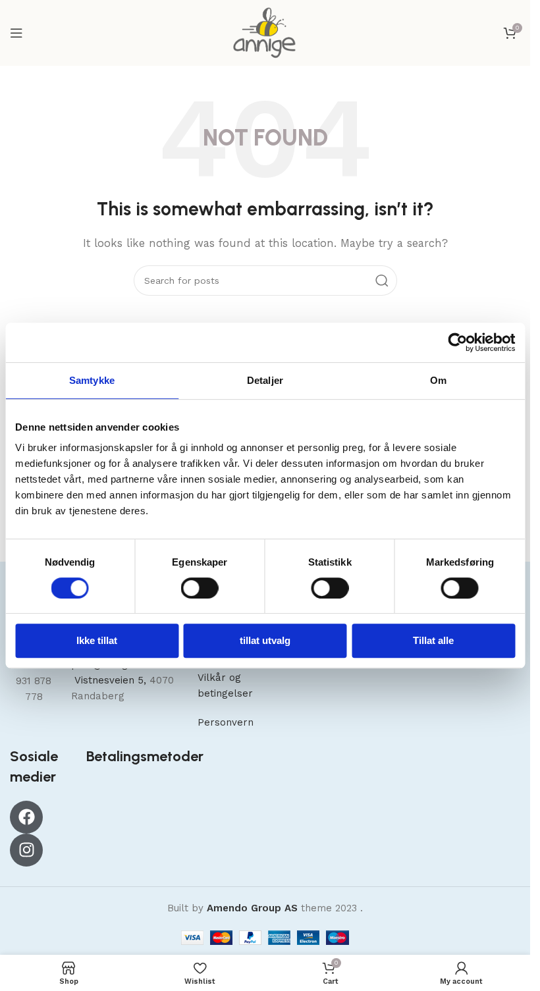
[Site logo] (265, 32)
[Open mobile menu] (16, 33)
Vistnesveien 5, (110, 680)
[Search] (382, 280)
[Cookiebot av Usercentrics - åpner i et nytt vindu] (457, 342)
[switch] (200, 588)
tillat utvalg (265, 640)
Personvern (226, 722)
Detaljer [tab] (265, 380)
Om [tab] (438, 380)
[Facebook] (26, 817)
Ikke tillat (96, 640)
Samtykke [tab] (92, 380)
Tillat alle (433, 640)
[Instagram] (26, 850)
